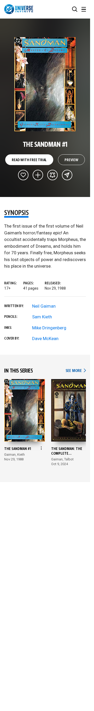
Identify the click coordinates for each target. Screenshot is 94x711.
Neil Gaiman (44, 306)
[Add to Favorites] (23, 175)
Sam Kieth (42, 316)
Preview (71, 160)
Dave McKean (45, 338)
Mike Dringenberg (49, 327)
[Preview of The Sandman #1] (45, 84)
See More (76, 371)
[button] (75, 9)
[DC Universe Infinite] (18, 9)
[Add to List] (38, 175)
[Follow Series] (52, 175)
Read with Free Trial (29, 160)
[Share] (67, 175)
